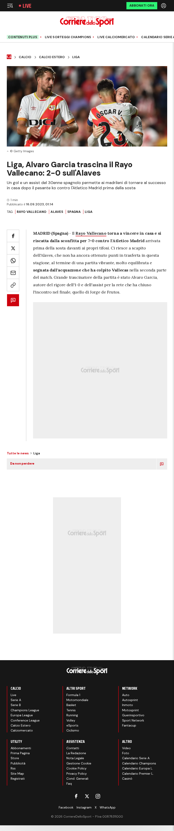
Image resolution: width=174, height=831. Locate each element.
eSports (72, 725)
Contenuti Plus (22, 37)
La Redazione (76, 753)
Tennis (71, 710)
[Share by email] (13, 273)
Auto (125, 695)
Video (126, 748)
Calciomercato (22, 730)
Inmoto (127, 705)
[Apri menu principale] (10, 5)
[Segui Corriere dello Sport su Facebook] (76, 796)
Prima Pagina (20, 753)
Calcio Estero (52, 57)
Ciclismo (72, 730)
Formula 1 (73, 695)
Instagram (84, 807)
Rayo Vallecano (31, 212)
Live (27, 6)
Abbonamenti (21, 748)
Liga (76, 57)
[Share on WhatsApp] (13, 260)
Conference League (25, 720)
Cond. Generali (77, 778)
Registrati (18, 778)
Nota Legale (75, 758)
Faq (69, 783)
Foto (125, 753)
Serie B (16, 705)
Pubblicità (18, 763)
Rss (13, 768)
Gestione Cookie (78, 763)
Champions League (25, 710)
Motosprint (130, 710)
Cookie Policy (76, 768)
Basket (71, 705)
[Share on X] (13, 248)
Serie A (16, 700)
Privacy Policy (76, 773)
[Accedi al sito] (164, 5)
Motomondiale (77, 700)
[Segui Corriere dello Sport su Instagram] (98, 796)
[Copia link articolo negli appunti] (13, 285)
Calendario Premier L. (138, 773)
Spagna (74, 212)
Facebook (66, 807)
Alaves (57, 212)
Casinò (127, 778)
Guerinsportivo (133, 715)
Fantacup (129, 725)
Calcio (25, 57)
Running (72, 715)
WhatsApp (108, 807)
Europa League (22, 715)
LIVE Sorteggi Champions (68, 37)
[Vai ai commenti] (13, 300)
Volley (70, 720)
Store (15, 758)
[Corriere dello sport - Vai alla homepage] (87, 22)
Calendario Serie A (136, 758)
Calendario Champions (139, 763)
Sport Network (133, 720)
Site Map (17, 773)
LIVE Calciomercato (116, 37)
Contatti (72, 748)
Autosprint (130, 700)
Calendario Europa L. (137, 768)
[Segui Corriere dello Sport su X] (87, 796)
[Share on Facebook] (13, 236)
